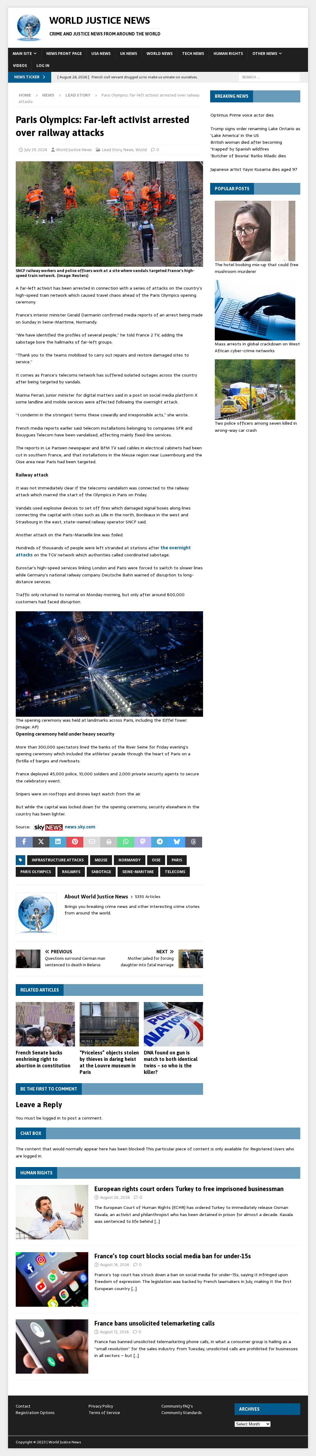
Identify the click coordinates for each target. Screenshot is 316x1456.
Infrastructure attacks (58, 860)
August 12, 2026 (114, 1332)
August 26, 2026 (115, 1197)
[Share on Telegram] (159, 842)
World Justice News (74, 149)
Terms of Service (104, 1412)
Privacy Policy (101, 1406)
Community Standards (181, 1412)
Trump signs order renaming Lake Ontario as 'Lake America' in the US (255, 132)
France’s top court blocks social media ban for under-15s (172, 1256)
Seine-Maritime (138, 872)
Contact (23, 1406)
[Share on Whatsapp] (125, 842)
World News (160, 54)
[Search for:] (269, 76)
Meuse (101, 860)
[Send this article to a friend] (91, 842)
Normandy (129, 860)
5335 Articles (147, 896)
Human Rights (228, 54)
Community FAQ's (177, 1406)
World (141, 149)
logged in (51, 1118)
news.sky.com (80, 826)
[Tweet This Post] (41, 842)
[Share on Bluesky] (176, 842)
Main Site (22, 54)
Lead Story (112, 149)
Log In (42, 66)
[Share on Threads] (193, 842)
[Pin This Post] (74, 842)
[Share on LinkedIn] (57, 842)
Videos (20, 66)
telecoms (175, 872)
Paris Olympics (35, 872)
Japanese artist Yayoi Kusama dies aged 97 (253, 169)
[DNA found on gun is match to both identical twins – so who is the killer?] (173, 1024)
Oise (156, 860)
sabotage (101, 872)
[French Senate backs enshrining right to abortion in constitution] (45, 1024)
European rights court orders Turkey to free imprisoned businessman (189, 1188)
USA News (100, 54)
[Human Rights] (52, 1212)
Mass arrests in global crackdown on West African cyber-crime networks (257, 347)
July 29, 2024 (35, 149)
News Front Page (64, 54)
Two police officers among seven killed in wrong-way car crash (256, 426)
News (48, 95)
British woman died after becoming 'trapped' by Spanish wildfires (246, 145)
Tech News (193, 54)
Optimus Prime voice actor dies (242, 115)
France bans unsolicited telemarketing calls (154, 1323)
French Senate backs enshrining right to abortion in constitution (43, 1059)
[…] (157, 1221)
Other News (264, 54)
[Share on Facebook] (24, 842)
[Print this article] (108, 842)
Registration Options (35, 1412)
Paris (177, 860)
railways (71, 872)
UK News (128, 54)
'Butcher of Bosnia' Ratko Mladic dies (248, 155)
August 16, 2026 (114, 1264)
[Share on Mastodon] (142, 842)
